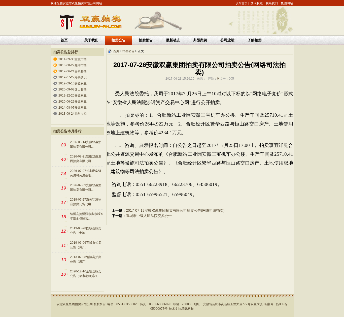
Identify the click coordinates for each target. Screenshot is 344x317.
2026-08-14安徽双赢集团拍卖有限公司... (85, 144)
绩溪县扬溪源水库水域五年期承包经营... (86, 216)
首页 (64, 40)
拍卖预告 (146, 40)
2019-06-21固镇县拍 (72, 71)
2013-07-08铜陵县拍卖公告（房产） (85, 259)
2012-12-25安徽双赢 (72, 95)
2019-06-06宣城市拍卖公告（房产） (85, 245)
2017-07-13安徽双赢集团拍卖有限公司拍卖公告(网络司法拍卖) (175, 210)
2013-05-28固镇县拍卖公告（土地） (85, 231)
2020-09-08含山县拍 (72, 89)
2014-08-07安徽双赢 (72, 107)
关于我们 (91, 40)
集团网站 (287, 3)
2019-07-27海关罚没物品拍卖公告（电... (85, 202)
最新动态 (173, 40)
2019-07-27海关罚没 (72, 77)
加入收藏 (257, 3)
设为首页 (241, 3)
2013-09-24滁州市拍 (72, 113)
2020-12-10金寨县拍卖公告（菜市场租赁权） (85, 274)
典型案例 (200, 40)
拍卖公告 (128, 51)
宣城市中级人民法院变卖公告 (149, 216)
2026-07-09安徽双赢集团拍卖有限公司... (85, 187)
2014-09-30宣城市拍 (72, 59)
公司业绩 (227, 40)
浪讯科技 (188, 308)
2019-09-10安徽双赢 (72, 83)
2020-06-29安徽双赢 (72, 101)
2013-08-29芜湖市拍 (72, 65)
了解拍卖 (255, 40)
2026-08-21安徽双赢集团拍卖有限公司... (85, 159)
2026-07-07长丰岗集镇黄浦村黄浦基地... (85, 173)
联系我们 (272, 3)
